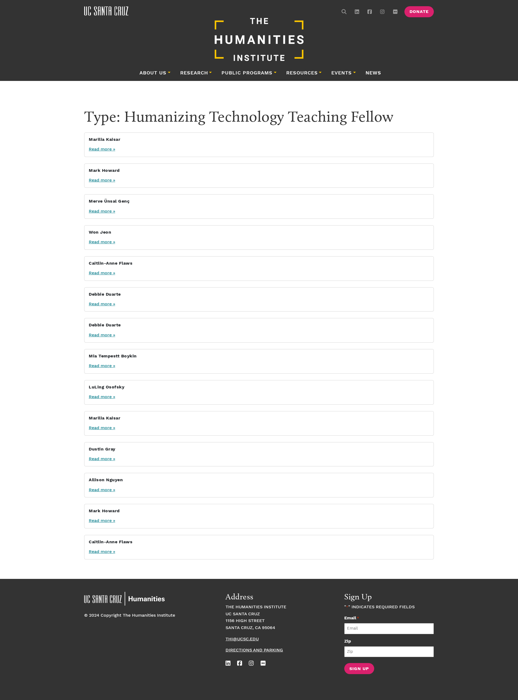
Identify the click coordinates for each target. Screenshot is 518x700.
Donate (419, 12)
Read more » (102, 149)
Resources (302, 73)
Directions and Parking (254, 650)
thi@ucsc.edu (242, 639)
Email (351, 618)
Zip (347, 641)
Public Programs (246, 73)
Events (341, 73)
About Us (152, 73)
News (373, 73)
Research (194, 73)
